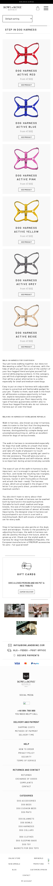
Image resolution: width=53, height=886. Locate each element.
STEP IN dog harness (21, 29)
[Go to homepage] (26, 679)
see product (26, 85)
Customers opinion (38, 870)
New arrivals (14, 864)
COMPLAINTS (26, 782)
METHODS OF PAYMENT (26, 731)
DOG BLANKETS (26, 819)
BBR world (38, 858)
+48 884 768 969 (26, 710)
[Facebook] (23, 692)
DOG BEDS (26, 804)
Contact (26, 875)
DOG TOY (26, 844)
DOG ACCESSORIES (26, 801)
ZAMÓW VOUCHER (26, 592)
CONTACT (26, 786)
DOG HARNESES (26, 826)
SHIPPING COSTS (26, 727)
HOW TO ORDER (26, 749)
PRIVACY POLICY (26, 753)
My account (26, 881)
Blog (14, 870)
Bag (38, 8)
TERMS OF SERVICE (26, 760)
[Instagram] (26, 692)
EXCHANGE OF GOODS (26, 779)
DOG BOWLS (26, 822)
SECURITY (26, 757)
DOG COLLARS (26, 830)
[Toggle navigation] (46, 8)
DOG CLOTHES (27, 837)
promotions (38, 864)
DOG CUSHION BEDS (26, 808)
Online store (14, 858)
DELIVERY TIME (26, 735)
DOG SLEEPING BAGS (26, 840)
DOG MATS (26, 812)
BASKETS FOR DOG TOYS (26, 848)
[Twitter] (29, 692)
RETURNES (26, 775)
